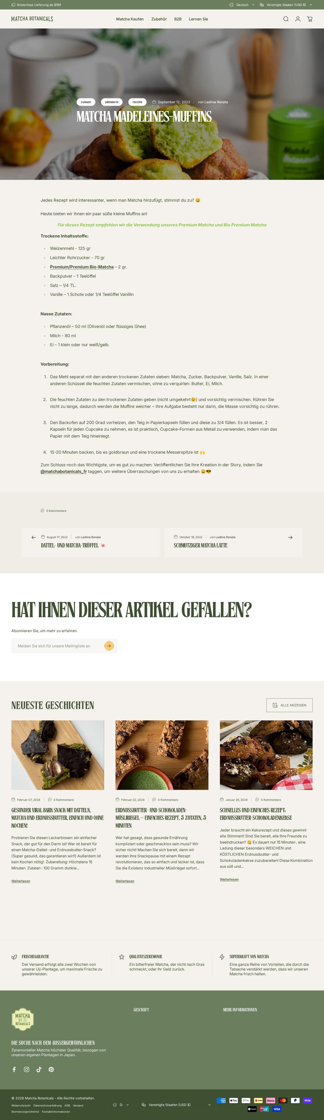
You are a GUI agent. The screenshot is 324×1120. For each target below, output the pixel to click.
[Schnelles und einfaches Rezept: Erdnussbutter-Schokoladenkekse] (266, 755)
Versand (78, 1105)
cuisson (86, 102)
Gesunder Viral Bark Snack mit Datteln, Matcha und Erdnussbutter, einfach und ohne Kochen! (57, 818)
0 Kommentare (56, 511)
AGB (67, 1105)
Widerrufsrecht (21, 1105)
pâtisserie (111, 102)
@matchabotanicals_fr (64, 471)
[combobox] (242, 4)
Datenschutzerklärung (47, 1105)
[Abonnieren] (109, 646)
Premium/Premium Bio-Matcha (82, 266)
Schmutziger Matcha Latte (200, 546)
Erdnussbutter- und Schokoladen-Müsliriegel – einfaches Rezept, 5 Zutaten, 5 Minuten (161, 818)
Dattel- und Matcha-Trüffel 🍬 (74, 546)
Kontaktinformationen (56, 1111)
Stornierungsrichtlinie (25, 1111)
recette (137, 102)
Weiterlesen (20, 881)
